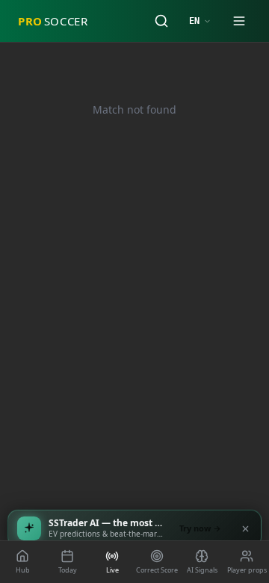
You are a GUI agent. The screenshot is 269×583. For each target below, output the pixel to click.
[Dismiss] (245, 528)
